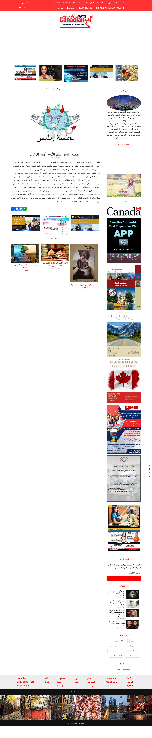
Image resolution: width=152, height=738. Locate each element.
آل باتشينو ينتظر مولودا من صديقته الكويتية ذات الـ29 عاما (117, 623)
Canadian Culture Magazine (68, 3)
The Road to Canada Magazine (110, 8)
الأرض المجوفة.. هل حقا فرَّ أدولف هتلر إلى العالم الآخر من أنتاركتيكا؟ (116, 593)
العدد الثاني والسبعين (116, 655)
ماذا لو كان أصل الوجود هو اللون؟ (55, 285)
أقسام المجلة (89, 3)
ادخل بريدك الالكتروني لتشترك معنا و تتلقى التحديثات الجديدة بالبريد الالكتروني (124, 566)
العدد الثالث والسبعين (132, 655)
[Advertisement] (76, 46)
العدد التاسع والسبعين (120, 641)
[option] (25, 73)
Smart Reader (85, 8)
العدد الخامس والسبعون (132, 650)
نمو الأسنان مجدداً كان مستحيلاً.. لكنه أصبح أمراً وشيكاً (117, 602)
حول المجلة (124, 3)
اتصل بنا (60, 8)
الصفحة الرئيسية (111, 3)
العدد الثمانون (134, 641)
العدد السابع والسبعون (115, 646)
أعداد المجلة (70, 8)
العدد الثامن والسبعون (132, 646)
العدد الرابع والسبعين (114, 650)
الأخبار (101, 3)
